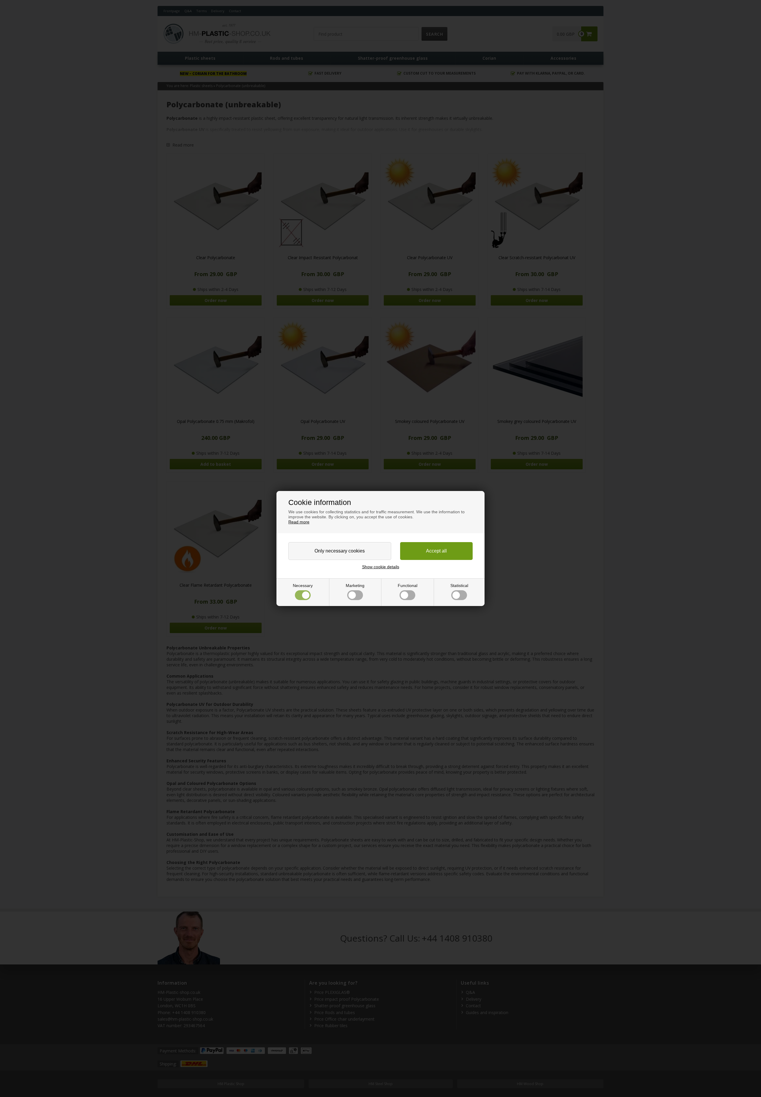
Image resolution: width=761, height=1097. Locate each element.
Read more (298, 522)
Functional (407, 585)
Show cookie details (380, 566)
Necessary (303, 585)
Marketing (355, 585)
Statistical (459, 585)
